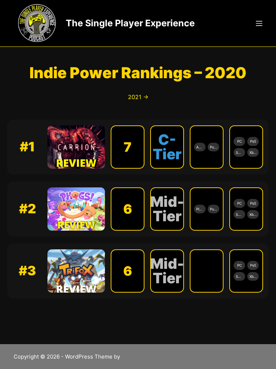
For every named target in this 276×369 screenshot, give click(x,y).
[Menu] (259, 23)
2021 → (138, 97)
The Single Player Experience (130, 23)
